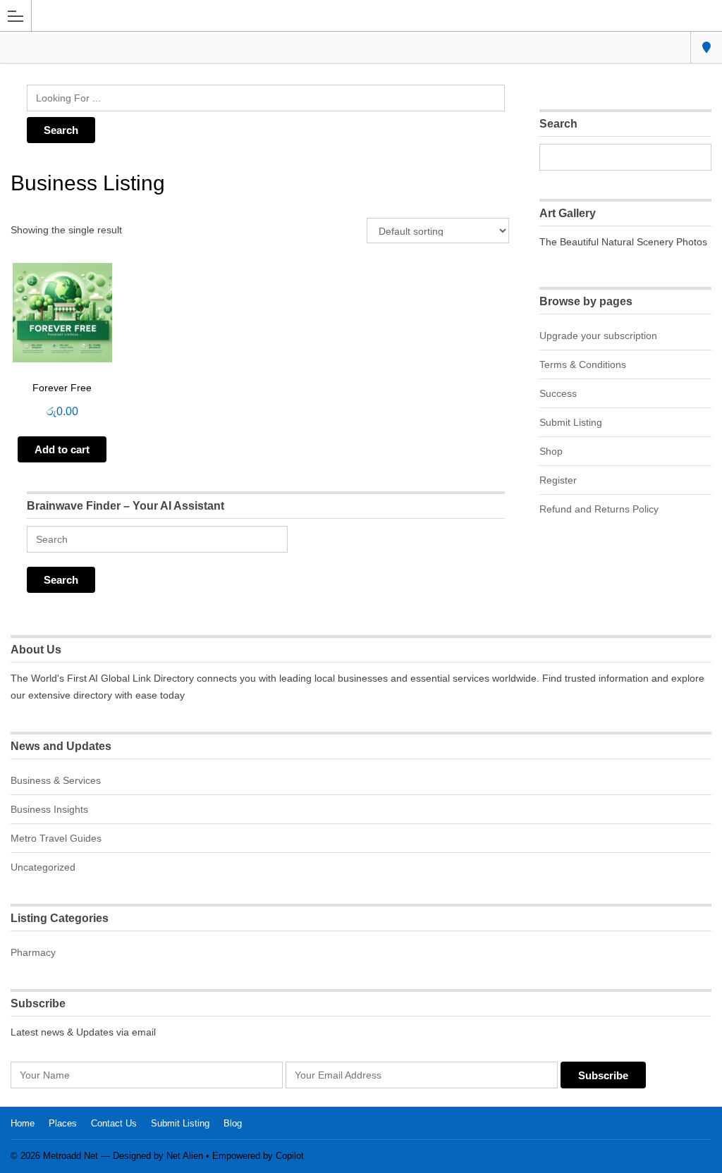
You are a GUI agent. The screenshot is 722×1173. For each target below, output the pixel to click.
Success (558, 393)
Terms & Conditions (582, 364)
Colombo (706, 47)
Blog (233, 1123)
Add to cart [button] (62, 449)
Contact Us (114, 1123)
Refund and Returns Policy (599, 509)
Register (558, 480)
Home (23, 1123)
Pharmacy (33, 952)
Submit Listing (570, 422)
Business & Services (56, 780)
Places (63, 1123)
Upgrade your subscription (598, 335)
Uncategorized (43, 867)
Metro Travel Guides (56, 838)
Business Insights (49, 809)
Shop (551, 451)
